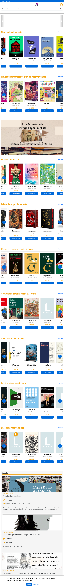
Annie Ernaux (47, 411)
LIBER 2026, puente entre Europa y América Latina (22, 535)
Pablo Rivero (16, 60)
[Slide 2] (33, 25)
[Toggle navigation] (2, 5)
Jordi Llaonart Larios (32, 277)
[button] (2, 21)
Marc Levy (31, 322)
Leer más (36, 584)
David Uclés (31, 456)
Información (6, 1)
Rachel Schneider (31, 105)
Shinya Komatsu (47, 188)
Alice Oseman (15, 105)
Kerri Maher (16, 322)
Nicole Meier (47, 322)
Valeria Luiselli (47, 60)
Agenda (5, 473)
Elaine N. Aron (31, 411)
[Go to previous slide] (4, 50)
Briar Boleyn (32, 233)
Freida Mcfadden (47, 456)
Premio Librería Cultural (12, 496)
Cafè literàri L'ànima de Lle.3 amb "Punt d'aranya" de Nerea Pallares (29, 573)
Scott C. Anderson (15, 277)
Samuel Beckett (31, 60)
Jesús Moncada (16, 411)
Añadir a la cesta (16, 66)
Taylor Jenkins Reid (15, 188)
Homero (16, 367)
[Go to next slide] (60, 50)
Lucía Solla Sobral (16, 456)
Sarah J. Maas (47, 233)
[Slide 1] (31, 25)
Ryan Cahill (15, 233)
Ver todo (60, 32)
